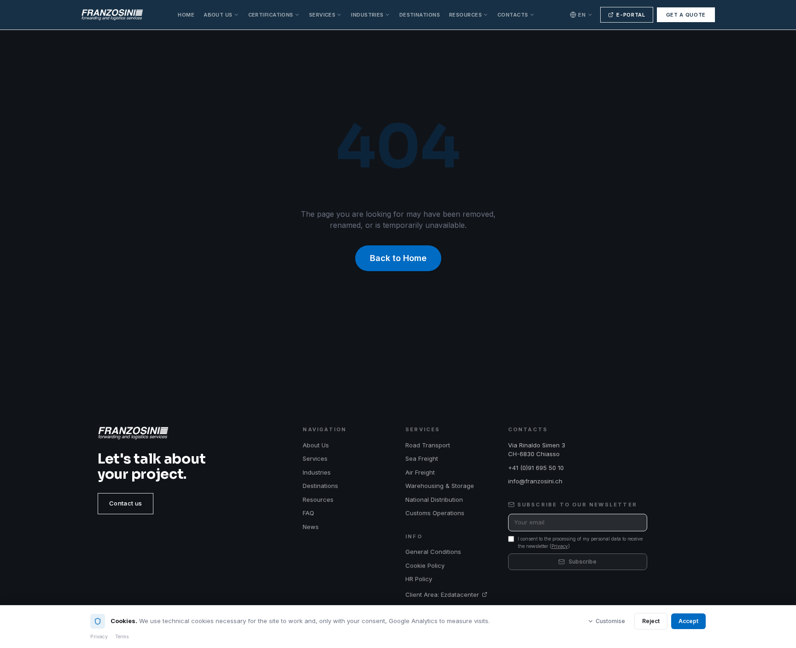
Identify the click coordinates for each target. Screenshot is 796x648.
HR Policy (418, 579)
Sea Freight (421, 458)
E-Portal (630, 15)
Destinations (419, 15)
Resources (465, 15)
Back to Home (398, 258)
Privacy (559, 546)
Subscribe (582, 561)
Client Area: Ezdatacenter (442, 594)
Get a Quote (686, 15)
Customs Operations (434, 513)
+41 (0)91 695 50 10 (536, 467)
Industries (367, 15)
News (311, 526)
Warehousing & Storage (439, 485)
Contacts (513, 15)
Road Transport (427, 445)
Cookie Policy (425, 565)
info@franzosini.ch (535, 481)
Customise (610, 621)
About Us (218, 15)
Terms (122, 637)
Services (322, 15)
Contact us (125, 503)
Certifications (270, 15)
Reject (651, 621)
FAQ (308, 513)
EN (581, 15)
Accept (688, 621)
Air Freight (420, 472)
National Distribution (434, 499)
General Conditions (433, 551)
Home (186, 15)
